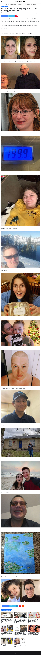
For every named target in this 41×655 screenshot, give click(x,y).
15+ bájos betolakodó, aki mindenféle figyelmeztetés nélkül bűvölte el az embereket (20, 633)
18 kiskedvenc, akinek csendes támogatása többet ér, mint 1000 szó (20, 645)
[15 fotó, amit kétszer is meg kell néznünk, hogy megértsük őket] (7, 628)
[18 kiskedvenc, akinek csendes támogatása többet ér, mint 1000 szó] (20, 641)
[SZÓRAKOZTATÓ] (20, 1)
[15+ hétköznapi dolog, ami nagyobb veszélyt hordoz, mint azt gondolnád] (34, 615)
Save (17, 15)
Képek (7, 6)
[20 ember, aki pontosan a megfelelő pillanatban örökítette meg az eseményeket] (7, 641)
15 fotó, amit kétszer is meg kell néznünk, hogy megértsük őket (6, 633)
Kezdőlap (3, 4)
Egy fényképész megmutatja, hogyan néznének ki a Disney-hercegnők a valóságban (34, 633)
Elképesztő (7, 4)
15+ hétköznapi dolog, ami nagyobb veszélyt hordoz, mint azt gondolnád (33, 620)
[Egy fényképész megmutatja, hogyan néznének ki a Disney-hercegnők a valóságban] (34, 628)
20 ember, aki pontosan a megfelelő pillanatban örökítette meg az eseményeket (6, 646)
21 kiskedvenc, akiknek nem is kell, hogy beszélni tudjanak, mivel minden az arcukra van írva (6, 621)
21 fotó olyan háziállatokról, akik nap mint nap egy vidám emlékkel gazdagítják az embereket (20, 621)
